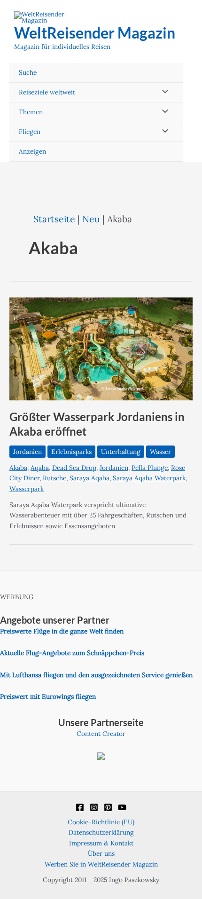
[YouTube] (122, 807)
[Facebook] (80, 807)
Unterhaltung (120, 451)
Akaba (18, 467)
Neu (91, 219)
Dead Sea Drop (74, 467)
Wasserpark (26, 489)
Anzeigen (32, 151)
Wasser (160, 451)
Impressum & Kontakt (101, 843)
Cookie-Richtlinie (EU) (101, 822)
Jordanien (27, 451)
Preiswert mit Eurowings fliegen (48, 696)
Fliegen (29, 131)
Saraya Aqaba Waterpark (149, 478)
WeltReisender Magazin (94, 32)
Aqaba (40, 467)
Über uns (101, 853)
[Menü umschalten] (162, 92)
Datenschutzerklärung (101, 832)
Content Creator (101, 733)
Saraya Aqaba (89, 478)
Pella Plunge (150, 467)
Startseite (54, 219)
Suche (28, 72)
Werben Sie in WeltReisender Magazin (101, 864)
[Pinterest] (108, 807)
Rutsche (54, 478)
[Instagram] (94, 807)
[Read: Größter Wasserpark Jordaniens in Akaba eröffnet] (101, 348)
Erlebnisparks (71, 451)
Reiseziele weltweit (47, 92)
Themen (31, 112)
